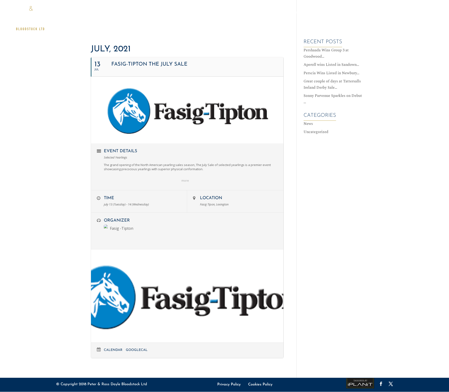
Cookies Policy (260, 384)
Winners (298, 12)
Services (377, 12)
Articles (276, 12)
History (398, 12)
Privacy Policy (229, 384)
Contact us (422, 12)
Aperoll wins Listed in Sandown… (331, 64)
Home (242, 12)
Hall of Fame (324, 12)
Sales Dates (352, 12)
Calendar (113, 350)
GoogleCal (137, 350)
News (258, 12)
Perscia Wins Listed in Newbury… (331, 73)
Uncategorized (316, 132)
